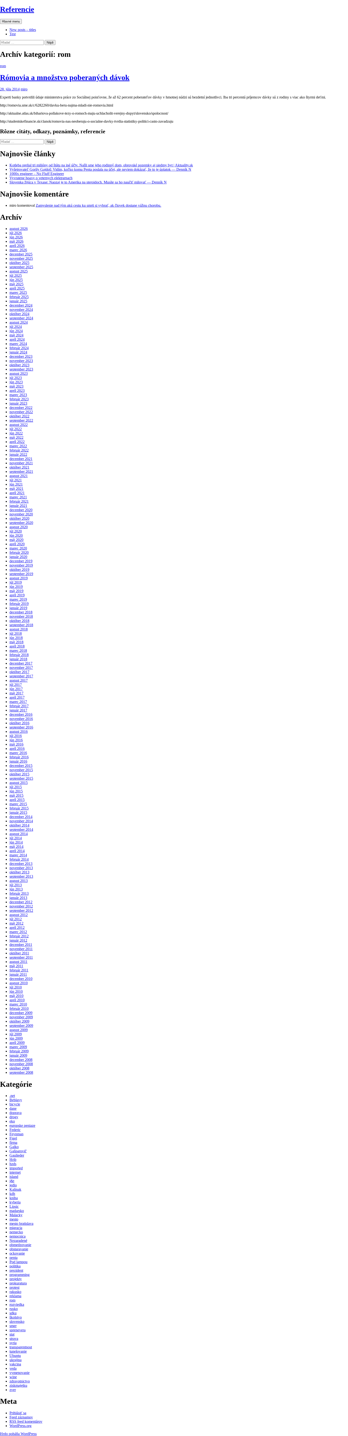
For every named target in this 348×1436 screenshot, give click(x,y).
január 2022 (18, 454)
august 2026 (18, 229)
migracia (15, 1228)
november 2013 (21, 868)
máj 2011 (16, 966)
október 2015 (19, 774)
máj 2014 (16, 847)
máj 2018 (16, 642)
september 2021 (21, 472)
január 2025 (18, 301)
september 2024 (21, 318)
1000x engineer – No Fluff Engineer (36, 174)
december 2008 (20, 1060)
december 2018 (20, 612)
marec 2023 (18, 395)
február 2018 (19, 655)
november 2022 (21, 412)
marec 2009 (18, 1047)
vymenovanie (19, 1373)
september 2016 (21, 727)
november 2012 (21, 906)
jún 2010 (16, 991)
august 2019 (18, 578)
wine (13, 1377)
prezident (16, 1270)
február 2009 (19, 1051)
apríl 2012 (17, 928)
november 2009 (21, 1017)
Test (12, 34)
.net (12, 1096)
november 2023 (21, 361)
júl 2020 (15, 531)
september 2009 (21, 1026)
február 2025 (19, 297)
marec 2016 (18, 753)
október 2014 (19, 825)
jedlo (13, 1185)
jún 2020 (16, 535)
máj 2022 (16, 437)
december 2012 (20, 902)
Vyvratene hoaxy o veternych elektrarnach (40, 178)
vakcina (15, 1364)
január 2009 (18, 1055)
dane (13, 1108)
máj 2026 (16, 241)
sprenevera (17, 1330)
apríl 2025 (17, 288)
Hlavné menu (11, 21)
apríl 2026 (17, 246)
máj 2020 (16, 540)
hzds (12, 1164)
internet (15, 1172)
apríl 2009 (17, 1043)
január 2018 (18, 659)
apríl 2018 (17, 646)
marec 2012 (18, 932)
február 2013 (19, 893)
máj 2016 (16, 744)
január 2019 (18, 608)
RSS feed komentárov (25, 1421)
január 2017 (18, 710)
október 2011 (19, 953)
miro (24, 89)
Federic (15, 1130)
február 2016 (19, 757)
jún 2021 (16, 484)
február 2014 (19, 859)
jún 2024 (16, 331)
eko (12, 1121)
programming (19, 1275)
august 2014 (18, 834)
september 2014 (21, 830)
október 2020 (19, 518)
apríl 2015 (17, 800)
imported (16, 1168)
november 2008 (21, 1064)
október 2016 (19, 723)
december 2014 (20, 817)
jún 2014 (16, 842)
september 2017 (21, 676)
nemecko (16, 1232)
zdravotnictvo (19, 1381)
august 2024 (18, 322)
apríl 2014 (17, 851)
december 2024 (20, 305)
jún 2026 (16, 237)
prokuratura (18, 1283)
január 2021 (18, 506)
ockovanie (17, 1253)
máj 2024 (16, 335)
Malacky (15, 1215)
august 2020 (18, 527)
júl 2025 (15, 275)
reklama (15, 1296)
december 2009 (20, 1013)
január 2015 (18, 812)
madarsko (16, 1211)
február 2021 (19, 501)
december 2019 (20, 561)
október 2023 (19, 365)
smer (13, 1326)
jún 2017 (16, 689)
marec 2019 (18, 599)
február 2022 (19, 450)
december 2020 (20, 510)
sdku (13, 1313)
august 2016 (18, 731)
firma (13, 1143)
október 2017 (19, 672)
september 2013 (21, 876)
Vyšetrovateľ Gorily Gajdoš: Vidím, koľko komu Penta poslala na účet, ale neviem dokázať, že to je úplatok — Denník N (100, 169)
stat (11, 1334)
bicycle (14, 1104)
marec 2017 (18, 702)
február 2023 (19, 399)
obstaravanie (18, 1249)
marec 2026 (18, 250)
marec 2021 (18, 497)
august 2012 (18, 915)
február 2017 (19, 706)
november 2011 (21, 949)
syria (13, 1343)
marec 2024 (18, 344)
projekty (15, 1279)
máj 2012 (16, 923)
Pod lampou (18, 1262)
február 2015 (19, 808)
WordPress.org (20, 1426)
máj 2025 (16, 284)
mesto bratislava (21, 1223)
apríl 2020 (17, 544)
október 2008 (19, 1068)
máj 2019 (16, 591)
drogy (13, 1117)
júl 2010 (15, 987)
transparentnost (20, 1347)
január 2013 (18, 898)
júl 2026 (15, 233)
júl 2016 (15, 736)
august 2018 (18, 629)
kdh (12, 1194)
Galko (14, 1147)
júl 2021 (15, 480)
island (13, 1177)
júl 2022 (15, 429)
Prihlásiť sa (17, 1413)
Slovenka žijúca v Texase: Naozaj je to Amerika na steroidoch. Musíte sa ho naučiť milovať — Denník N (88, 182)
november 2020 (21, 514)
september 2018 (21, 625)
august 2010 (18, 983)
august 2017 (18, 680)
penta (13, 1258)
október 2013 (19, 872)
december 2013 (20, 864)
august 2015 (18, 783)
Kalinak (15, 1189)
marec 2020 (18, 548)
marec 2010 (18, 1004)
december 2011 (20, 945)
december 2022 (20, 408)
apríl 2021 (17, 493)
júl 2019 (15, 582)
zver (12, 1390)
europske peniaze (22, 1125)
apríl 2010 (17, 1000)
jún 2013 (16, 889)
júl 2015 (15, 787)
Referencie (17, 9)
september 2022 (21, 420)
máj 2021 (16, 489)
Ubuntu (15, 1356)
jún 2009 (16, 1038)
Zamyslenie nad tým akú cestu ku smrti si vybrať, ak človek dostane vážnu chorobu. (98, 205)
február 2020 (19, 552)
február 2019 (19, 604)
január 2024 (18, 352)
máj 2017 (16, 693)
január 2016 (18, 761)
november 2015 (21, 770)
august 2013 (18, 881)
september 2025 (21, 267)
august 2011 (18, 962)
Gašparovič (18, 1151)
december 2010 (20, 979)
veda (13, 1368)
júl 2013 (15, 885)
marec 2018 (18, 651)
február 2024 (19, 348)
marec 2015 (18, 804)
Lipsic (14, 1206)
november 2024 (21, 310)
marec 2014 (18, 855)
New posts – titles (22, 30)
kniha (13, 1198)
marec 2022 (18, 446)
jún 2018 (16, 638)
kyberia (15, 1202)
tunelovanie (18, 1351)
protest (14, 1287)
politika (15, 1266)
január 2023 (18, 403)
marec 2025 (18, 293)
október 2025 (19, 263)
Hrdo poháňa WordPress (18, 1434)
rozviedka (16, 1304)
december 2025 (20, 254)
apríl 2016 (17, 749)
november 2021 (21, 463)
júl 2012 (15, 919)
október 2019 (19, 570)
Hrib (12, 1160)
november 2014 (21, 821)
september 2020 (21, 523)
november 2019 (21, 565)
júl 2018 (15, 633)
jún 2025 (16, 280)
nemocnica (17, 1236)
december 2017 (20, 663)
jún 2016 (16, 740)
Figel (13, 1138)
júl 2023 (15, 378)
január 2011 (18, 974)
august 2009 (18, 1030)
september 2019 (21, 574)
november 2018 (21, 616)
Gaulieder (16, 1155)
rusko (13, 1309)
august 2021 (18, 476)
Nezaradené (18, 1241)
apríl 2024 (17, 339)
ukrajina (15, 1360)
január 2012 (18, 940)
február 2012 (19, 936)
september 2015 (21, 778)
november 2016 (21, 719)
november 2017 (21, 668)
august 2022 (18, 425)
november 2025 (21, 258)
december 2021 (20, 459)
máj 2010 (16, 996)
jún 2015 (16, 791)
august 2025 (18, 271)
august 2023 (18, 373)
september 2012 (21, 910)
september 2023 (21, 369)
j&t (11, 1181)
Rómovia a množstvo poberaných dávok (64, 77)
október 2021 (19, 467)
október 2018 (19, 621)
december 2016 (20, 714)
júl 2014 (15, 838)
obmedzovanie (20, 1245)
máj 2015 (16, 795)
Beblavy (15, 1100)
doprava (15, 1113)
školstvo (15, 1317)
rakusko (15, 1292)
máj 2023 (16, 386)
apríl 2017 (17, 697)
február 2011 (18, 970)
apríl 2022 (17, 442)
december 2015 (20, 766)
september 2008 (21, 1072)
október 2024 (19, 314)
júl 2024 (15, 327)
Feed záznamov (21, 1417)
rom (3, 66)
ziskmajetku (18, 1385)
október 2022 (19, 416)
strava (13, 1339)
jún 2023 (16, 382)
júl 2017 (15, 685)
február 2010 (19, 1009)
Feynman (16, 1134)
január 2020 (18, 557)
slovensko (16, 1322)
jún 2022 (16, 433)
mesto (13, 1219)
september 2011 (21, 957)
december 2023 (20, 356)
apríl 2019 (17, 595)
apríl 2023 (17, 391)
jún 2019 (16, 587)
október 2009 (19, 1021)
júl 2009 (15, 1034)
